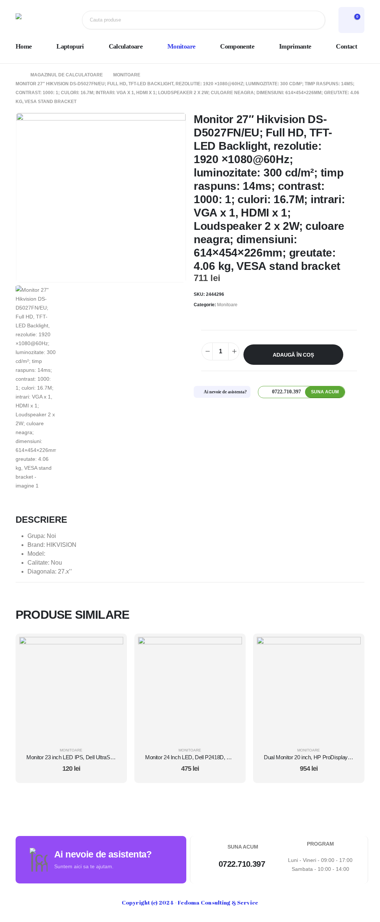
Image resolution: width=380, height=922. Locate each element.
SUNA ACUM (325, 391)
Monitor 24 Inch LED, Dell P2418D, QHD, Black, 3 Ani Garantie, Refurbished (232, 757)
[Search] (313, 20)
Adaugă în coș (293, 355)
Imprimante (295, 46)
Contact (346, 46)
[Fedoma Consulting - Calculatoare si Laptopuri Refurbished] (40, 20)
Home (24, 46)
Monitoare (181, 46)
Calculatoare (125, 46)
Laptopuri (69, 46)
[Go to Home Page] (18, 74)
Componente (237, 46)
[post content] (71, 689)
